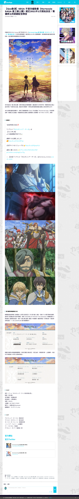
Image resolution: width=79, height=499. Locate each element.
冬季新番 (22, 478)
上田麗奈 (13, 478)
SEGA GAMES (40, 476)
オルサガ (46, 476)
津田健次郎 (41, 478)
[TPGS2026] (32, 2)
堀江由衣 (30, 478)
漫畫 (49, 2)
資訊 (38, 2)
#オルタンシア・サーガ (21, 129)
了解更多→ (50, 497)
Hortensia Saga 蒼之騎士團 (30, 476)
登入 (75, 2)
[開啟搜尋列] (64, 2)
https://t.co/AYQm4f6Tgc (16, 141)
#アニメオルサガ (25, 150)
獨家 (43, 2)
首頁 (27, 2)
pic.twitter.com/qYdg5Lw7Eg (15, 152)
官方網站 (8, 436)
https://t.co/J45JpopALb (32, 145)
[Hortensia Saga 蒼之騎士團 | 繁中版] (30, 445)
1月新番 (8, 476)
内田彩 (17, 478)
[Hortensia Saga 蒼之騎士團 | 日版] (30, 453)
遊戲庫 (53, 2)
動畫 (26, 478)
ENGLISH (60, 2)
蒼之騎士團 (51, 478)
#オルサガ (34, 150)
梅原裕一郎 (35, 478)
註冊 (69, 2)
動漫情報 (8, 475)
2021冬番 (20, 476)
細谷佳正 (46, 478)
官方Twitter (10, 439)
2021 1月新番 (14, 476)
